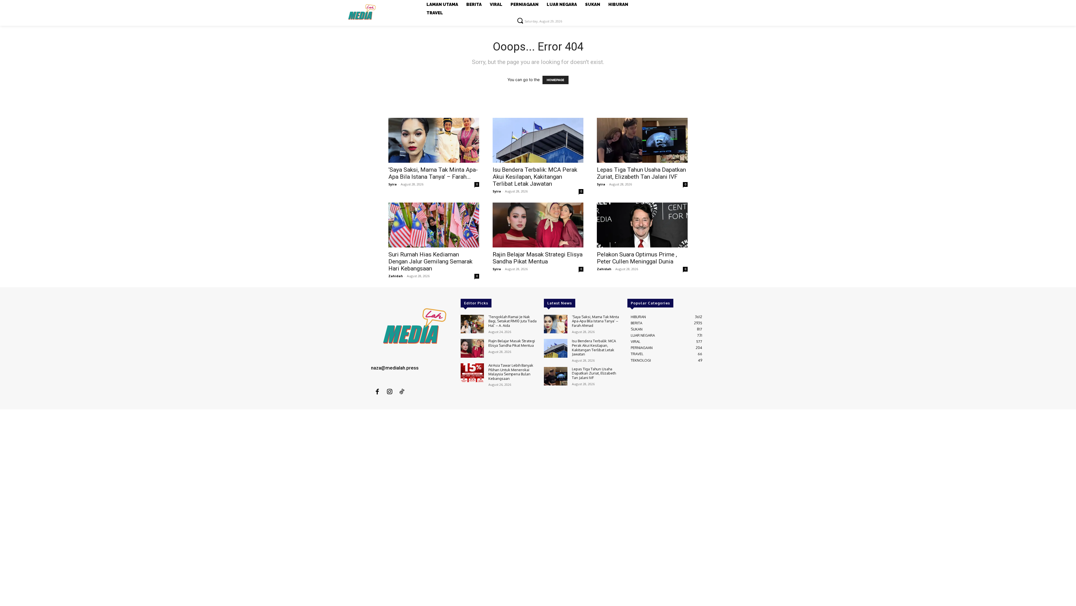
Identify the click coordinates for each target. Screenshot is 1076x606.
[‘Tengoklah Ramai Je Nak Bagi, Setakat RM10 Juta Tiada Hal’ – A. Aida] (472, 324)
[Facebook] (377, 392)
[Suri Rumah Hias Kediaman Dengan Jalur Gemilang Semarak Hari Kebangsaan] (433, 225)
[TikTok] (402, 392)
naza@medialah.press (395, 368)
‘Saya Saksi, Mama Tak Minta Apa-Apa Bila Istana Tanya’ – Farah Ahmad (595, 321)
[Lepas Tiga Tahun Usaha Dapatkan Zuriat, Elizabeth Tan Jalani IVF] (642, 140)
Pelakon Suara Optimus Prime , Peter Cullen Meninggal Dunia (637, 258)
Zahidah (395, 276)
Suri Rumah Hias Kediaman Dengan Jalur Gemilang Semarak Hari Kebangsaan (430, 261)
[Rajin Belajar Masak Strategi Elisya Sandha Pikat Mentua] (538, 225)
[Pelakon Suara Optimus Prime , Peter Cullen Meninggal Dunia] (642, 225)
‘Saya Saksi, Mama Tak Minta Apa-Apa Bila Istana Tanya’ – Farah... (433, 173)
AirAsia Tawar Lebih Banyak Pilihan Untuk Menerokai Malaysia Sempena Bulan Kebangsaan (510, 372)
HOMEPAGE (555, 80)
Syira (392, 184)
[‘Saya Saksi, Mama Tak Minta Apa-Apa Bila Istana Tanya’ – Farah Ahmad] (433, 140)
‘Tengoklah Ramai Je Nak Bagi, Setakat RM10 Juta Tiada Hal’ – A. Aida (512, 321)
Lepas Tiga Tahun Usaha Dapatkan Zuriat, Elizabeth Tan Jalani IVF (641, 173)
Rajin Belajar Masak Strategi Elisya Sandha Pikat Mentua (538, 258)
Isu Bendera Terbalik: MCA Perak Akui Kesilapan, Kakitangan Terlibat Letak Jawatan (535, 176)
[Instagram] (389, 392)
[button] (520, 20)
